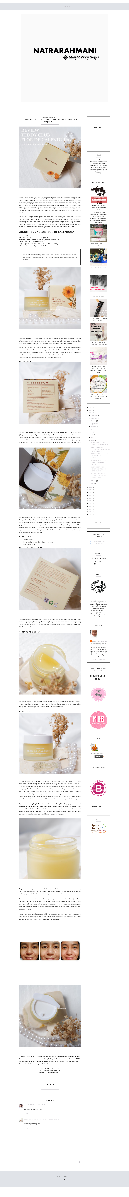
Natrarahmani (67, 1176)
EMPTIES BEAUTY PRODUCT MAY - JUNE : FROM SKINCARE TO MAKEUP (98, 396)
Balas (26, 1113)
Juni (92, 432)
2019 (91, 490)
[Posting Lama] (80, 1162)
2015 (91, 498)
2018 (91, 492)
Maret (93, 440)
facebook (95, 558)
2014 (91, 501)
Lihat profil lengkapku (98, 659)
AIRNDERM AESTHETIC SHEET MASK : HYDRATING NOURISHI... (99, 462)
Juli (92, 429)
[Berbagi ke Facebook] (50, 1085)
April (92, 437)
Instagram (99, 564)
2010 (91, 512)
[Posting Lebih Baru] (20, 1162)
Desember (94, 415)
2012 (91, 506)
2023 (91, 407)
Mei (92, 434)
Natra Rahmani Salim (99, 641)
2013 (91, 503)
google (99, 561)
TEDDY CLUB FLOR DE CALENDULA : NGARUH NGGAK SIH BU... (98, 475)
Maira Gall (64, 1182)
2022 (91, 410)
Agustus (93, 426)
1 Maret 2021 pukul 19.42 (36, 1104)
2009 (91, 514)
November (94, 418)
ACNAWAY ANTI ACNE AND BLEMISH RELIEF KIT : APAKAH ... (99, 456)
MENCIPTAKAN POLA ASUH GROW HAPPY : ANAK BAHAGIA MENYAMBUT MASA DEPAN (98, 270)
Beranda (67, 6)
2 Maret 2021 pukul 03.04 (51, 1119)
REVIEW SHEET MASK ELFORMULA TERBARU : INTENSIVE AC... (98, 469)
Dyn (25, 1104)
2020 (91, 487)
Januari (93, 484)
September (94, 424)
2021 (91, 413)
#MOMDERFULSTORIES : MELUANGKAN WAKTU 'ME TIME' (98, 208)
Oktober (93, 421)
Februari (93, 481)
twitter (104, 558)
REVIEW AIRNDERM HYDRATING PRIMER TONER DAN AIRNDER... (100, 449)
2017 (91, 495)
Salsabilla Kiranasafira (32, 1119)
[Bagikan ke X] (47, 1085)
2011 (91, 509)
